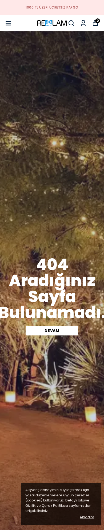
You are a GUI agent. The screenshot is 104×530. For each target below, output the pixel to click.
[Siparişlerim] (83, 23)
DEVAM (52, 330)
